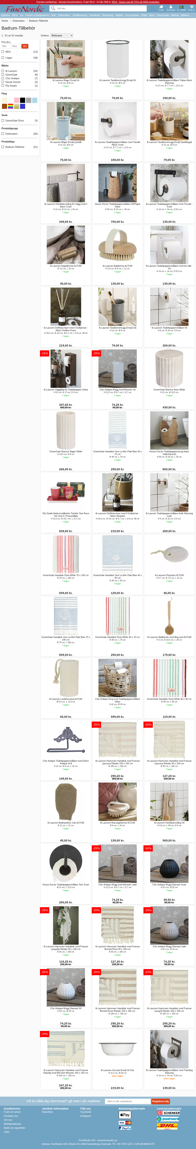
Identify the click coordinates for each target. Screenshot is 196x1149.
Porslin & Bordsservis (37, 15)
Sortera (45, 35)
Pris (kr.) (6, 42)
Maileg (175, 15)
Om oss (8, 1120)
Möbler (119, 15)
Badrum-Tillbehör (22, 147)
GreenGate (163, 15)
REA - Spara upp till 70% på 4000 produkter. (136, 2)
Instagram (85, 1116)
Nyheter (5, 15)
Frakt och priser (12, 1112)
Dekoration (64, 15)
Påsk (144, 15)
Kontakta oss (11, 1116)
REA (14, 15)
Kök (53, 15)
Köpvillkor (47, 1112)
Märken (185, 15)
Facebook (85, 1112)
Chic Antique (22, 78)
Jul (21, 15)
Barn (152, 15)
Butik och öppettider (14, 1128)
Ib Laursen (22, 71)
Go (24, 46)
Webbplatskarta (12, 1124)
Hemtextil (95, 15)
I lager (22, 57)
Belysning (107, 15)
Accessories (132, 15)
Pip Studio (22, 85)
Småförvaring (80, 15)
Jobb (6, 1132)
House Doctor (22, 82)
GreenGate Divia (22, 120)
